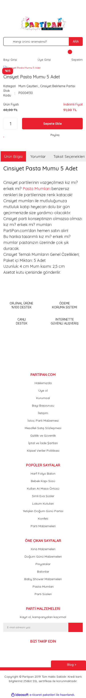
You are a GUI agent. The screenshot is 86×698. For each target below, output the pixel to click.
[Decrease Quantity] (6, 124)
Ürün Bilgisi (13, 156)
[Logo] (43, 23)
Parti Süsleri (43, 594)
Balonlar (43, 571)
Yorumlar (38, 156)
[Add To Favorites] (5, 135)
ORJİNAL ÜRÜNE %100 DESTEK (21, 305)
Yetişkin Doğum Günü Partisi (43, 511)
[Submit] (75, 627)
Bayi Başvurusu (43, 405)
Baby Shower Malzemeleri (43, 579)
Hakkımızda (43, 383)
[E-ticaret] (42, 695)
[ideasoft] (20, 695)
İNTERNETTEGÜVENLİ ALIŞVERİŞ (65, 321)
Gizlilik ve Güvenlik (43, 436)
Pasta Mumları (36, 188)
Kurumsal (43, 398)
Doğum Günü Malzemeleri (43, 556)
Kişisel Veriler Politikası (43, 451)
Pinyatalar (43, 564)
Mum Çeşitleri (28, 86)
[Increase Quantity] (15, 124)
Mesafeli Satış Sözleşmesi (43, 428)
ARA (76, 41)
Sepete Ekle (52, 123)
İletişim (43, 413)
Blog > (71, 665)
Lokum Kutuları (43, 504)
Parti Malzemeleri (43, 526)
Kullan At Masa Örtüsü (43, 488)
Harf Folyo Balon (43, 473)
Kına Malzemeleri (43, 549)
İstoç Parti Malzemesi (43, 421)
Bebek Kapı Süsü (43, 481)
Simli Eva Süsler (43, 496)
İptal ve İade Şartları (43, 443)
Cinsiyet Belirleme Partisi (57, 86)
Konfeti (43, 519)
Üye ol (43, 390)
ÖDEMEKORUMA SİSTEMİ (64, 305)
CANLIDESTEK (21, 321)
